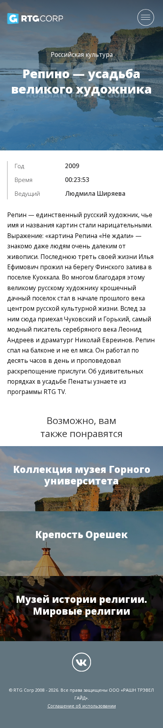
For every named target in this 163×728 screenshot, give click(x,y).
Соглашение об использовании (81, 706)
